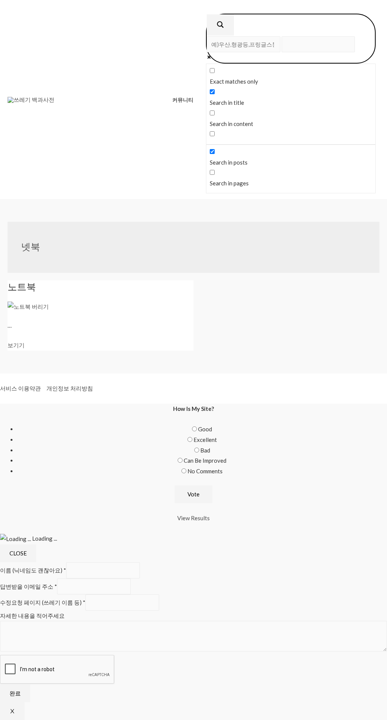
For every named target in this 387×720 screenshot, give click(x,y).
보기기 (16, 345)
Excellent (205, 439)
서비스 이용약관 (20, 388)
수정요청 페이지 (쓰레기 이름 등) (42, 602)
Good (205, 429)
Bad (205, 450)
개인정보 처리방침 (69, 388)
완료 (15, 693)
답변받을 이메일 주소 (28, 586)
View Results (193, 518)
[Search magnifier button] (220, 25)
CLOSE (18, 553)
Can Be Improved (205, 460)
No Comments (205, 471)
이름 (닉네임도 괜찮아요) (33, 570)
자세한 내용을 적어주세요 (32, 615)
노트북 (22, 286)
